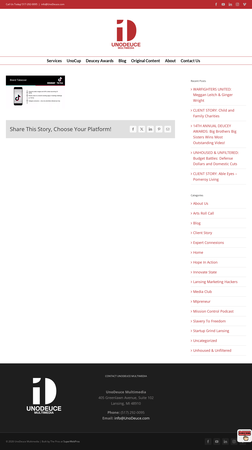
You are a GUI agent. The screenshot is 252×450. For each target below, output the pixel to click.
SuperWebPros (71, 441)
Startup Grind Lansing (211, 330)
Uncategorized (205, 340)
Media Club (202, 291)
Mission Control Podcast (213, 311)
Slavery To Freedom (209, 321)
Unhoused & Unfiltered (212, 350)
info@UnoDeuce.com (52, 4)
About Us (200, 203)
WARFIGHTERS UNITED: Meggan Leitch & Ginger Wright (213, 95)
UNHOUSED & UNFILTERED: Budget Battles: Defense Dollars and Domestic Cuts (216, 158)
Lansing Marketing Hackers (215, 281)
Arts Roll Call (203, 213)
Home (198, 252)
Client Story (202, 232)
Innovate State (205, 272)
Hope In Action (205, 262)
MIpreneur (201, 301)
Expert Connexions (208, 242)
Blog (197, 223)
